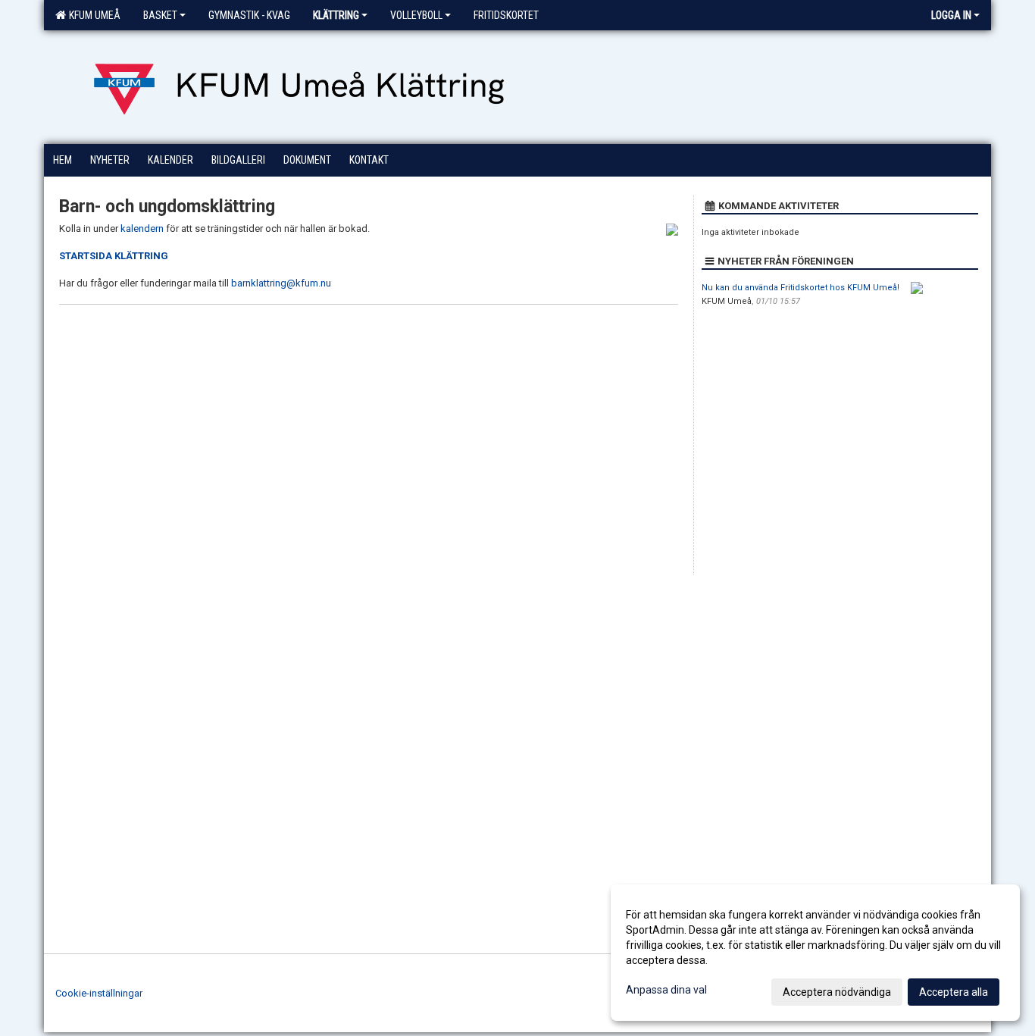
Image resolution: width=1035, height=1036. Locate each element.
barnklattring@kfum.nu (281, 283)
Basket (160, 15)
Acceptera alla (953, 992)
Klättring (336, 15)
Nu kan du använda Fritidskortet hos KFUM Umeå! (800, 288)
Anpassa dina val (666, 990)
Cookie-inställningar (98, 993)
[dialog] (815, 952)
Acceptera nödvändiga (837, 992)
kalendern (143, 228)
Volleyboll (416, 15)
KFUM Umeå (92, 15)
